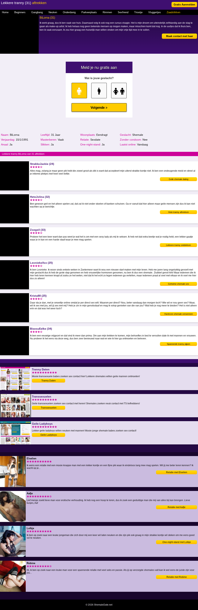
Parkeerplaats (89, 12)
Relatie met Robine (176, 577)
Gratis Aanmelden (184, 4)
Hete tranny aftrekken (178, 212)
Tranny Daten (48, 380)
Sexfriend (123, 12)
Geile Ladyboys (48, 435)
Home (5, 12)
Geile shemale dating (178, 179)
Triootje (138, 12)
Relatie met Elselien (176, 472)
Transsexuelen (48, 407)
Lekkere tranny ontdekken (178, 245)
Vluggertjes (154, 12)
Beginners (20, 12)
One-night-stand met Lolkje (176, 542)
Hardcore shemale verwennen (178, 314)
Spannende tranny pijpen (178, 344)
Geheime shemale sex (178, 284)
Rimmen (107, 12)
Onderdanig (69, 12)
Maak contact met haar (179, 36)
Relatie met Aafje (176, 507)
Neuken (53, 12)
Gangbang (37, 12)
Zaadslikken (173, 12)
